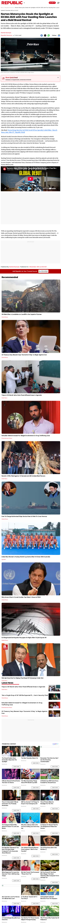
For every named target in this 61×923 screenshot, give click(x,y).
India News (4, 397)
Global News (5, 519)
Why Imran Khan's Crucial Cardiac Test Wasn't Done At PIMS (21, 597)
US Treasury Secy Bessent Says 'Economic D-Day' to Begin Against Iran (24, 355)
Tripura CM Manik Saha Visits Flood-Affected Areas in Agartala (22, 395)
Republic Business (6, 35)
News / (2, 7)
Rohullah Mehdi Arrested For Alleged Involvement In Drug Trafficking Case (26, 436)
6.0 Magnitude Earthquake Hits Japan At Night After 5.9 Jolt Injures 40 (24, 638)
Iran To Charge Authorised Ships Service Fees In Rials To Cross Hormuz (24, 516)
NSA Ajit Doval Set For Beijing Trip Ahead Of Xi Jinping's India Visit (22, 678)
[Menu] (57, 3)
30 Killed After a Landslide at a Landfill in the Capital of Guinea (21, 314)
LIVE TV (53, 3)
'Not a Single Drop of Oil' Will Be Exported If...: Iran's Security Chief (25, 695)
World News (5, 317)
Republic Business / (10, 7)
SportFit (4, 559)
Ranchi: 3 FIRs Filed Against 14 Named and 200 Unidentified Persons (23, 476)
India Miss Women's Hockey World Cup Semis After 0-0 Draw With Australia (26, 557)
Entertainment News (7, 438)
